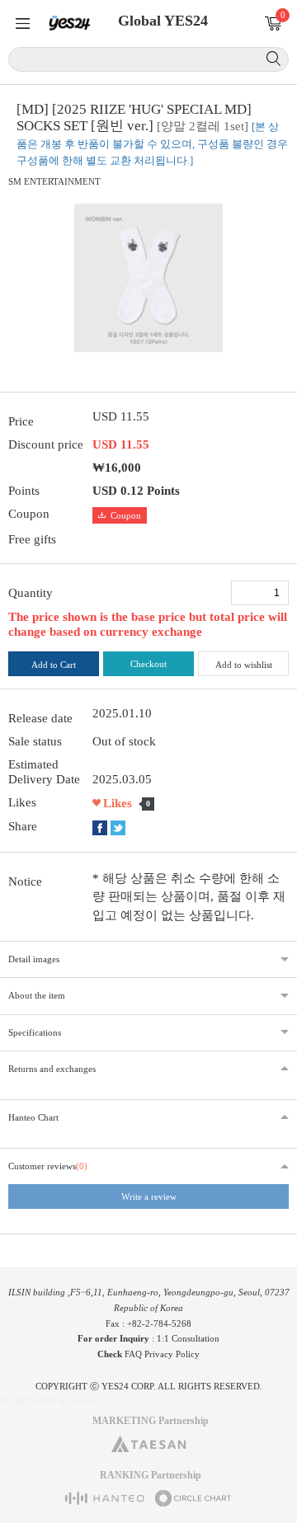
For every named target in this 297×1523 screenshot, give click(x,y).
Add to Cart (53, 665)
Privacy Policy (172, 1354)
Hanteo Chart (33, 1117)
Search (273, 58)
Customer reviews (47, 1166)
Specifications (34, 1032)
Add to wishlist (243, 665)
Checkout (148, 664)
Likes (117, 803)
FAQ (133, 1354)
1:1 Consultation (188, 1338)
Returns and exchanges (52, 1069)
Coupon (126, 515)
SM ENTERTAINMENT (54, 181)
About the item (36, 995)
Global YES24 (163, 20)
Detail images (33, 959)
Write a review (149, 1196)
